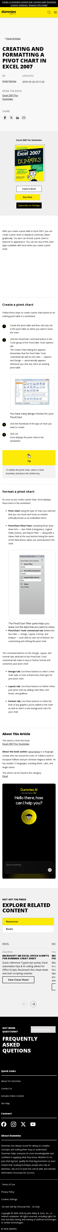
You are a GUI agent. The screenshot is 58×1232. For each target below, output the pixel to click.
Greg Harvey (9, 81)
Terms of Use (8, 1184)
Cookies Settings (9, 1199)
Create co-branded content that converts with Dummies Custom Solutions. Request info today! (29, 4)
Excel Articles (13, 38)
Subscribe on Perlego (29, 205)
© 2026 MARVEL (9, 1228)
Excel (5, 776)
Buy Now (27, 197)
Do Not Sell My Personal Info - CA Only (20, 1206)
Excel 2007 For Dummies (10, 97)
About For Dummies (11, 1081)
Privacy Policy (7, 1191)
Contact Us (6, 1088)
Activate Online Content (12, 1096)
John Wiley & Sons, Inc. (38, 1213)
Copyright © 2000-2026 (12, 1213)
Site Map (5, 1103)
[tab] (28, 921)
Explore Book (29, 188)
